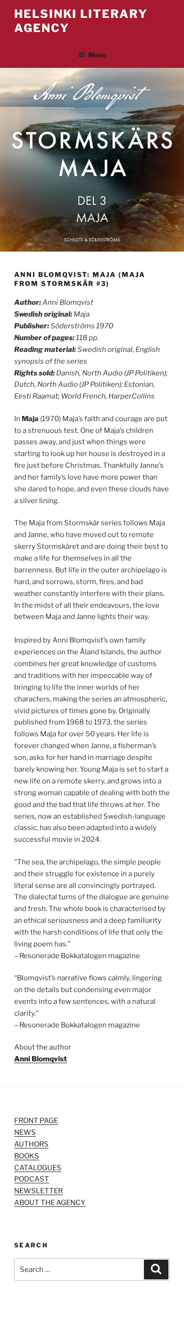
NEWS (25, 1132)
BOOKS (26, 1156)
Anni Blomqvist (40, 1059)
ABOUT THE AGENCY (49, 1202)
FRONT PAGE (36, 1120)
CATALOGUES (37, 1168)
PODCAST (31, 1179)
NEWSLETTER (38, 1191)
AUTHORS (31, 1144)
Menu (97, 55)
